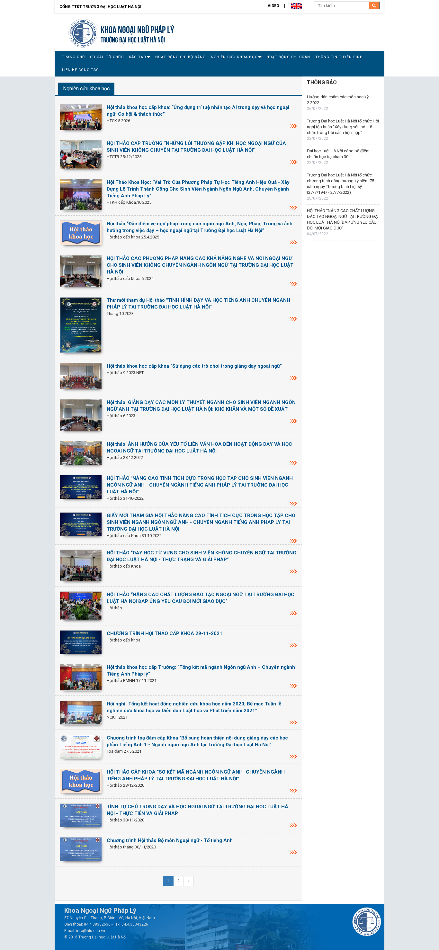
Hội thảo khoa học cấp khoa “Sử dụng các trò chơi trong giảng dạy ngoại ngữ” (194, 366)
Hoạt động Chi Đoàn (288, 57)
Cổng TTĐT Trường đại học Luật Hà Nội (100, 6)
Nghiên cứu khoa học (234, 57)
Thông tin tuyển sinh (339, 57)
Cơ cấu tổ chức (107, 57)
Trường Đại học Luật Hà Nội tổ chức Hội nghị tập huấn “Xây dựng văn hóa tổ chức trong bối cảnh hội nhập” (343, 127)
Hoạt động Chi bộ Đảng (180, 57)
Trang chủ (73, 57)
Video (273, 6)
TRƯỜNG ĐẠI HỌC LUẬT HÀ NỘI (133, 39)
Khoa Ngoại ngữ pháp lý (137, 29)
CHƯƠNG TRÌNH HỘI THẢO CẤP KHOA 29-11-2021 (164, 633)
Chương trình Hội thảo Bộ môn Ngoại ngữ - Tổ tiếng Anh (170, 840)
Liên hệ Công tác (80, 70)
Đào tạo (137, 57)
